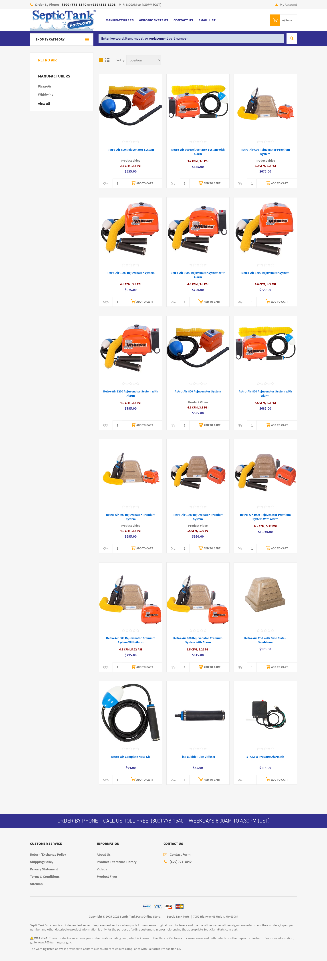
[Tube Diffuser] (198, 712)
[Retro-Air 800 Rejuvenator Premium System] (130, 470)
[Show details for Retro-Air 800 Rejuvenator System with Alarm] (265, 347)
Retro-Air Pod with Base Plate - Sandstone (265, 640)
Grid (101, 60)
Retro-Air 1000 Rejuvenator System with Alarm (197, 275)
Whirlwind (46, 94)
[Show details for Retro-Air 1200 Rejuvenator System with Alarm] (130, 347)
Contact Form (180, 854)
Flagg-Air (44, 86)
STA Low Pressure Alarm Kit (265, 757)
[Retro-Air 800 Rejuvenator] (198, 347)
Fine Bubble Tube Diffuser (197, 757)
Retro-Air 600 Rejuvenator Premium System (265, 152)
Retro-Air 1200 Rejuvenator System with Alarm (130, 393)
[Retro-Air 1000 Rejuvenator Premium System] (198, 470)
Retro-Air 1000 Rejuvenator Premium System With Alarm (265, 517)
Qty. (106, 183)
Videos (102, 869)
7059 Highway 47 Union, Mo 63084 (215, 916)
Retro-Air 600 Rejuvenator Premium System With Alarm (130, 640)
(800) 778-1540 (167, 820)
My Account (288, 4)
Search (292, 38)
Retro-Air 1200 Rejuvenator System (265, 273)
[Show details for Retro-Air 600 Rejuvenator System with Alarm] (198, 105)
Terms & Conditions (45, 876)
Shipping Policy (41, 861)
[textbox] (191, 38)
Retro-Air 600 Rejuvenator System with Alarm (198, 152)
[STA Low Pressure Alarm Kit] (265, 712)
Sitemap (36, 884)
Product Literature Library (117, 861)
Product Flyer (107, 876)
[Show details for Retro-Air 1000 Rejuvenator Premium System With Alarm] (265, 470)
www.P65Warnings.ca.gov (54, 942)
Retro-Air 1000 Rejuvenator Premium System (198, 517)
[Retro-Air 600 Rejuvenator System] (130, 105)
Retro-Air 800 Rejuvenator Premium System (130, 517)
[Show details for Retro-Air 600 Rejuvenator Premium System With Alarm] (130, 594)
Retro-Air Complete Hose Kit (130, 757)
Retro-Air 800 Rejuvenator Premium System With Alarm (197, 640)
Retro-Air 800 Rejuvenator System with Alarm (265, 393)
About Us (104, 854)
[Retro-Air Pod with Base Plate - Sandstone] (265, 594)
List (107, 60)
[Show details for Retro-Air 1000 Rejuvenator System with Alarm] (198, 228)
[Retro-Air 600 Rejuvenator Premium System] (265, 105)
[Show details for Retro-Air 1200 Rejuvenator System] (265, 228)
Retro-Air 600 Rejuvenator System (130, 150)
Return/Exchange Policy (48, 854)
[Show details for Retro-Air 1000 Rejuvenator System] (130, 228)
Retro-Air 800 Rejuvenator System (198, 391)
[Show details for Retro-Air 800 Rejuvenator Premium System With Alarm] (198, 594)
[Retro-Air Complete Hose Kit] (130, 712)
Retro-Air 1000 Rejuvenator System (131, 273)
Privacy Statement (44, 869)
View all (44, 103)
